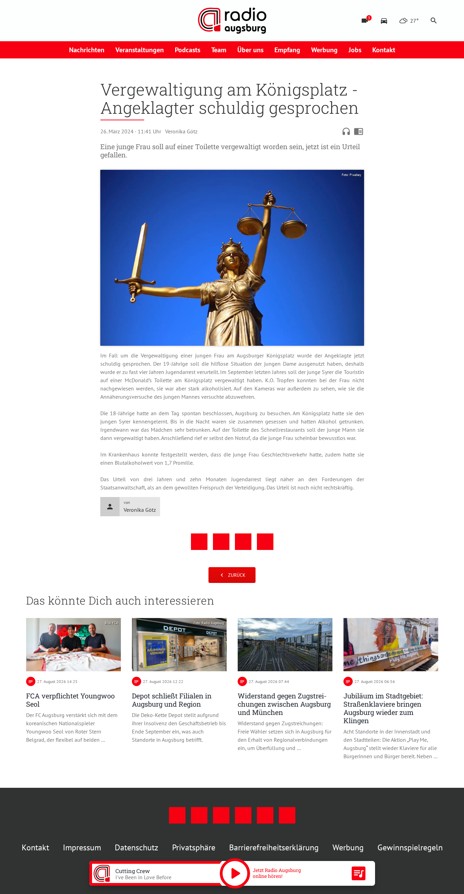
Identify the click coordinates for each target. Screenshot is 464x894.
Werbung (324, 49)
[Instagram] (47, 20)
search (434, 20)
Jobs (355, 49)
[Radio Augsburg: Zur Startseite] (232, 20)
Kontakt (383, 49)
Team (218, 49)
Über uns (250, 49)
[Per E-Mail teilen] (265, 541)
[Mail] (74, 20)
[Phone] (88, 20)
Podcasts (187, 49)
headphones (346, 131)
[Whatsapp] (102, 20)
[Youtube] (60, 20)
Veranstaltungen (139, 49)
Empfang (287, 49)
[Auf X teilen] (221, 541)
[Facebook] (33, 20)
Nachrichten (86, 49)
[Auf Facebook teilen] (199, 541)
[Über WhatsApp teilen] (243, 541)
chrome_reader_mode (358, 131)
